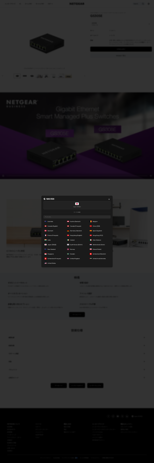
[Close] (109, 199)
